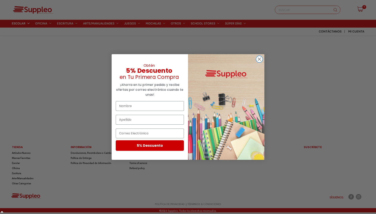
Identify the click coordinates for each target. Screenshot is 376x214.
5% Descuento (150, 145)
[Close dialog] (259, 59)
